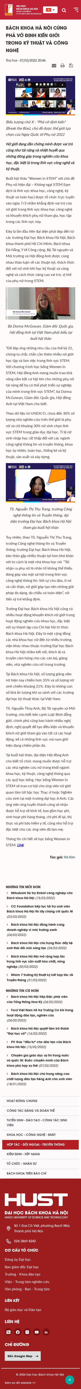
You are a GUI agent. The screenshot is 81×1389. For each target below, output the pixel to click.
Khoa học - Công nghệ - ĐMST (31, 1135)
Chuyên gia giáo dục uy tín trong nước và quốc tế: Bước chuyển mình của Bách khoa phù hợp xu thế (38, 1060)
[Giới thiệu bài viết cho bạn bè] (54, 65)
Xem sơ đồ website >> (20, 1383)
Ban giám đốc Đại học (22, 1267)
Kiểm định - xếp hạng (23, 1154)
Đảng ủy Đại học (18, 1259)
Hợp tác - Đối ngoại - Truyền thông (36, 1144)
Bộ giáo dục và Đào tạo (23, 1309)
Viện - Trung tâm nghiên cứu (27, 1281)
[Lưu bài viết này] (71, 65)
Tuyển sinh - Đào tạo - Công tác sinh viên (37, 1123)
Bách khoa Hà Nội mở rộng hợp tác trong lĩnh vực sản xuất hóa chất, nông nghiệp (36, 961)
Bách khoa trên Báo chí (26, 1173)
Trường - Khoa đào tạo (22, 1274)
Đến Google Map (20, 1356)
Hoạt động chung (22, 1101)
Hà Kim (69, 857)
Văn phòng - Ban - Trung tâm (27, 1289)
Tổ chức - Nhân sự (21, 1163)
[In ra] (63, 65)
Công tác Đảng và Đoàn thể (31, 1110)
